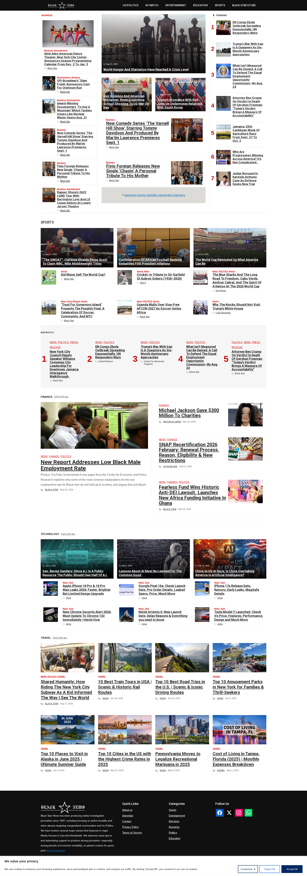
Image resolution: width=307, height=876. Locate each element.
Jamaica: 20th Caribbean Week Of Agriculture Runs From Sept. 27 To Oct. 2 (246, 133)
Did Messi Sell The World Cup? (83, 274)
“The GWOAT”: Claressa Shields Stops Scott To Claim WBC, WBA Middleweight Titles (74, 261)
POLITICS (223, 271)
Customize (247, 869)
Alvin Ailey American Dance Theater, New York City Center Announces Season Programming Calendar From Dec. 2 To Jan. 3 (67, 59)
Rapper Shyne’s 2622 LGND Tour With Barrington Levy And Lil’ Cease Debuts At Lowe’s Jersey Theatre (74, 199)
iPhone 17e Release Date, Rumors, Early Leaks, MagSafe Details (236, 589)
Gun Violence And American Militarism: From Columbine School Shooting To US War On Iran (126, 101)
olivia (68, 598)
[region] (153, 866)
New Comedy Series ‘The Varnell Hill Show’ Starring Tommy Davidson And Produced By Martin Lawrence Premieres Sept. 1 (75, 141)
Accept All (292, 869)
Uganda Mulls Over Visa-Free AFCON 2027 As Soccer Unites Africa (159, 308)
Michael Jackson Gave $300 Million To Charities (189, 413)
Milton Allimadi (172, 422)
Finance (54, 456)
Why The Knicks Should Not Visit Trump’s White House (236, 306)
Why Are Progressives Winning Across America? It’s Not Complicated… (248, 157)
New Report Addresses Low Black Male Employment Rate (91, 465)
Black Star (52, 68)
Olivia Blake (170, 466)
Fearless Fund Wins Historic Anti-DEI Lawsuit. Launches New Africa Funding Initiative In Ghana (192, 495)
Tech (71, 582)
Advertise (127, 815)
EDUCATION (200, 5)
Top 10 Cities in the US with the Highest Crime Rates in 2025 (124, 759)
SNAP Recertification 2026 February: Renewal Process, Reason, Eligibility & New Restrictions (189, 452)
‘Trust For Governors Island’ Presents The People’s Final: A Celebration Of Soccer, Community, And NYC (82, 310)
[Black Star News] (61, 5)
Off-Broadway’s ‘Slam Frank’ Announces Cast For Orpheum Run (73, 84)
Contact (126, 821)
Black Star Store (244, 5)
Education (174, 838)
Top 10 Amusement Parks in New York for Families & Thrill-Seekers (238, 687)
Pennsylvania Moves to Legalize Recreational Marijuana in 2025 (177, 759)
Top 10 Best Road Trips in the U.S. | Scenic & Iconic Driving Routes (180, 687)
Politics (173, 832)
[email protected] (55, 850)
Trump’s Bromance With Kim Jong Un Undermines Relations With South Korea (179, 103)
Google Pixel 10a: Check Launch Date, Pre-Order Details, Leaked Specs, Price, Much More (162, 589)
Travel (61, 676)
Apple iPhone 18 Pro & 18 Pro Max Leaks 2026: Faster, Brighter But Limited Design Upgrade (87, 589)
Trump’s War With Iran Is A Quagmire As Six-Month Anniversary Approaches (248, 49)
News (146, 271)
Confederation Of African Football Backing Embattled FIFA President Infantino (150, 261)
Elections (174, 821)
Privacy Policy (130, 826)
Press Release (73, 301)
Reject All (270, 869)
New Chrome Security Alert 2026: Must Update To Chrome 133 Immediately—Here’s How (87, 616)
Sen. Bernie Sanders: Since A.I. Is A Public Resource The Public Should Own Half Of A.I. (74, 573)
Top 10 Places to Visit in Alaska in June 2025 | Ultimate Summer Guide (64, 759)
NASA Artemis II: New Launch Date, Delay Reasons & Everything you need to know (163, 616)
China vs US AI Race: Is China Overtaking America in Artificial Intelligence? (224, 573)
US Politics (130, 5)
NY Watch (152, 5)
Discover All (61, 397)
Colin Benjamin (223, 313)
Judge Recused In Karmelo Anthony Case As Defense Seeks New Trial (245, 179)
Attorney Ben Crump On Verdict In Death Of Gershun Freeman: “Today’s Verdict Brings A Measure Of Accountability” (248, 106)
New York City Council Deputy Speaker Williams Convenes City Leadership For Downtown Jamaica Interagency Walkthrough (64, 364)
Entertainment (175, 5)
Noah (106, 698)
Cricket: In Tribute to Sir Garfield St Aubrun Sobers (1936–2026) (161, 276)
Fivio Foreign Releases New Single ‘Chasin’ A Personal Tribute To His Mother (73, 171)
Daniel (221, 770)
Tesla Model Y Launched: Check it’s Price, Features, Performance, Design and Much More (238, 616)
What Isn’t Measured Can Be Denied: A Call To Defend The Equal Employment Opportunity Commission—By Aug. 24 (248, 76)
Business (48, 50)
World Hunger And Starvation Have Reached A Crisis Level (146, 69)
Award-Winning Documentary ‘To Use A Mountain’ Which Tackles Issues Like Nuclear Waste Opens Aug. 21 (74, 110)
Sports (220, 5)
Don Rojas (221, 290)
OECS (143, 283)
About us (127, 809)
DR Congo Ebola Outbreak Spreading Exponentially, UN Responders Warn (247, 27)
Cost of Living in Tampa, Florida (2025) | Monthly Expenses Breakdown (236, 759)
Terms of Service (132, 832)
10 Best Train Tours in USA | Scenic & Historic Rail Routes (125, 687)
